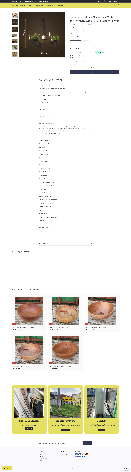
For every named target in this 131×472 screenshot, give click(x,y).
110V (78, 36)
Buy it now (95, 72)
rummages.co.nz (19, 5)
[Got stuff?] (102, 403)
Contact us (101, 430)
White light (85, 42)
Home (31, 5)
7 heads (80, 30)
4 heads (73, 30)
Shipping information (45, 239)
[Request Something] (65, 403)
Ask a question (43, 243)
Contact (60, 5)
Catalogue (39, 5)
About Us (50, 5)
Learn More (29, 428)
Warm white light (75, 42)
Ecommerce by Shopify (67, 468)
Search (41, 454)
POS (57, 468)
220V (72, 36)
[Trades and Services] (29, 403)
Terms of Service (44, 458)
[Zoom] (42, 34)
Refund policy (43, 460)
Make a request (65, 430)
